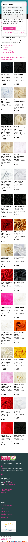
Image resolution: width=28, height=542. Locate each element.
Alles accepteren (9, 28)
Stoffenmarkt (4, 517)
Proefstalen (4, 507)
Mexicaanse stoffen (8, 52)
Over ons (3, 504)
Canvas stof (6, 47)
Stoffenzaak (4, 516)
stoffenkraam (9, 41)
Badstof (5, 49)
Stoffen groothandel (6, 514)
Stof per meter (5, 511)
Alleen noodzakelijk (9, 32)
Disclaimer (4, 492)
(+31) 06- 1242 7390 (8, 483)
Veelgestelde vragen (6, 505)
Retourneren (4, 508)
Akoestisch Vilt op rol (9, 51)
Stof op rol (4, 513)
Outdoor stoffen (8, 45)
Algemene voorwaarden (7, 489)
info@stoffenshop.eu (10, 484)
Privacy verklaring (6, 490)
